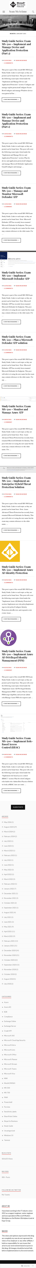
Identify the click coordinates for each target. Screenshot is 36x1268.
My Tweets (6, 1195)
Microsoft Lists (9, 1050)
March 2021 (8, 936)
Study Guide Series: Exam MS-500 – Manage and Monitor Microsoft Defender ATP (16, 192)
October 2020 (9, 960)
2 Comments (8, 63)
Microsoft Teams (10, 1069)
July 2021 (7, 917)
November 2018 (10, 969)
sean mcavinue (21, 60)
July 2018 (7, 984)
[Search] (31, 11)
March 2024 (8, 832)
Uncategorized (9, 1131)
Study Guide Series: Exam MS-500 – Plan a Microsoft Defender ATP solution (17, 339)
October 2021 (9, 903)
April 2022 (8, 874)
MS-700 (7, 1093)
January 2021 (9, 946)
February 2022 (9, 884)
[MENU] (4, 11)
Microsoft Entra (10, 1045)
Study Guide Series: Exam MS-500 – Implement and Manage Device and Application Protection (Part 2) (16, 47)
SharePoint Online (10, 1116)
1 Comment (8, 206)
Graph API (8, 1031)
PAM (6, 1097)
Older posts (18, 807)
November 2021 (10, 898)
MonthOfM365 (9, 1083)
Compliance (8, 1017)
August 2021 (9, 912)
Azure (6, 1002)
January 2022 (9, 889)
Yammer (7, 1140)
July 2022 (7, 860)
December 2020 (10, 950)
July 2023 (7, 841)
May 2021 (7, 927)
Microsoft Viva (9, 1074)
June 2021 (8, 922)
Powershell (8, 1102)
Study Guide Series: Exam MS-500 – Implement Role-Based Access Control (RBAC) (17, 742)
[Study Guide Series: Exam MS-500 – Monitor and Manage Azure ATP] (18, 401)
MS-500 (7, 1088)
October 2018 (9, 974)
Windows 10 (8, 1135)
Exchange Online (10, 1021)
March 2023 (8, 851)
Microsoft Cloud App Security (14, 1040)
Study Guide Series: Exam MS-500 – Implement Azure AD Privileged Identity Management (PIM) (17, 655)
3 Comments (8, 136)
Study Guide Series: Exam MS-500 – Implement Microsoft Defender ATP (16, 275)
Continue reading (10, 100)
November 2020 (10, 955)
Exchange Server (10, 1026)
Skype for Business (11, 1121)
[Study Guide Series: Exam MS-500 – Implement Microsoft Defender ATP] (18, 267)
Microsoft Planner (10, 1059)
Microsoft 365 (9, 1036)
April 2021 (8, 931)
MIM (5, 1078)
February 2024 (9, 836)
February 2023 (9, 855)
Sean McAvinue (18, 11)
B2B (5, 1012)
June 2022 (8, 865)
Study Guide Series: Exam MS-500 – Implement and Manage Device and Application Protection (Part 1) (16, 120)
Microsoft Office (10, 1055)
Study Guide (8, 1126)
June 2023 (8, 846)
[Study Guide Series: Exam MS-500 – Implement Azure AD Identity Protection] (10, 561)
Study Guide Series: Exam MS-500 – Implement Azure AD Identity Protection (17, 570)
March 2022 (8, 879)
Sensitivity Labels (10, 1112)
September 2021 (10, 908)
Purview (7, 1107)
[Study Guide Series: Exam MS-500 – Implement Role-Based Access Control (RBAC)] (18, 732)
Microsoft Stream (10, 1064)
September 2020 (10, 965)
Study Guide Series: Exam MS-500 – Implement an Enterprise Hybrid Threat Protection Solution (16, 482)
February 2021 (9, 941)
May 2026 (7, 822)
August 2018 (9, 979)
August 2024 (9, 827)
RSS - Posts (6, 1177)
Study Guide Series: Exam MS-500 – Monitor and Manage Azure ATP (16, 409)
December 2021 (10, 893)
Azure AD (7, 1007)
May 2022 (7, 870)
